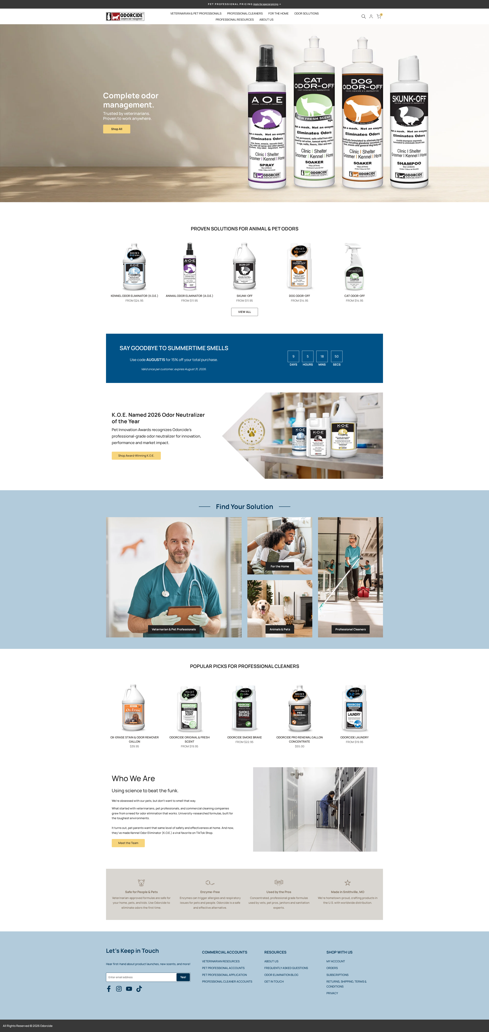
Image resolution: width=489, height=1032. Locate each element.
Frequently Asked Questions (286, 968)
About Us (271, 961)
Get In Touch (274, 982)
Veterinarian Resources (221, 961)
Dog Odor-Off (299, 296)
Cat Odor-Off (354, 296)
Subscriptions (337, 975)
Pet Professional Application (224, 975)
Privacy (332, 993)
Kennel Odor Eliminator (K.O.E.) (134, 296)
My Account (335, 961)
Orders (332, 968)
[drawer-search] (364, 16)
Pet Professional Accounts (223, 968)
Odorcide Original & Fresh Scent (189, 739)
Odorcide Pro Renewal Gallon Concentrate (299, 739)
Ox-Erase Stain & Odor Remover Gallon (134, 739)
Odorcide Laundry (354, 737)
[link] (174, 577)
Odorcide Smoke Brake (244, 737)
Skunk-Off (245, 296)
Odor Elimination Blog (281, 975)
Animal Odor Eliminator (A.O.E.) (189, 296)
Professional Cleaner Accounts (227, 982)
